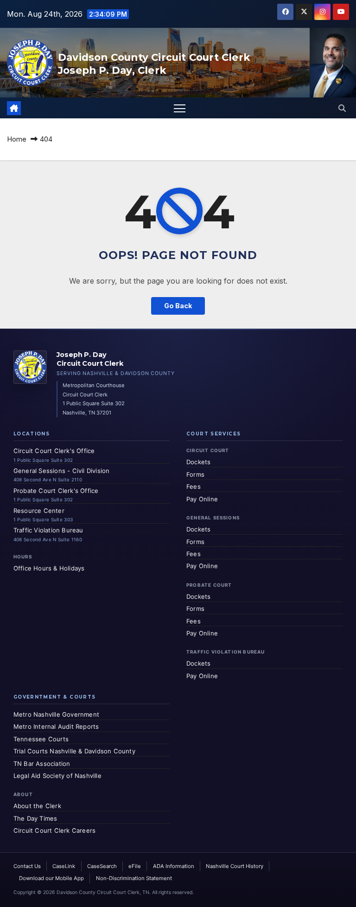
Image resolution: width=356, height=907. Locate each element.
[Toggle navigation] (179, 108)
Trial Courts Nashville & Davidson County (74, 751)
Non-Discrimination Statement (134, 878)
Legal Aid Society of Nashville (57, 775)
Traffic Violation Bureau (48, 530)
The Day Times (35, 818)
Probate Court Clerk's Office (56, 490)
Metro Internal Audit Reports (56, 726)
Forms (195, 474)
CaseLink (63, 866)
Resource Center (38, 510)
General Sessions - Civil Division (61, 470)
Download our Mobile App (51, 878)
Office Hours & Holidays (49, 568)
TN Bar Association (41, 763)
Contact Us (27, 866)
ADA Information (173, 866)
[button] (342, 108)
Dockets (198, 462)
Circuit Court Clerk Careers (54, 830)
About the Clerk (37, 806)
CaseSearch (102, 866)
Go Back (178, 306)
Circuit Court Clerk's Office (54, 450)
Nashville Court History (234, 866)
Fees (193, 486)
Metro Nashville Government (56, 714)
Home (16, 139)
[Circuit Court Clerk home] (30, 367)
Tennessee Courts (41, 739)
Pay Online (202, 499)
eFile (134, 866)
